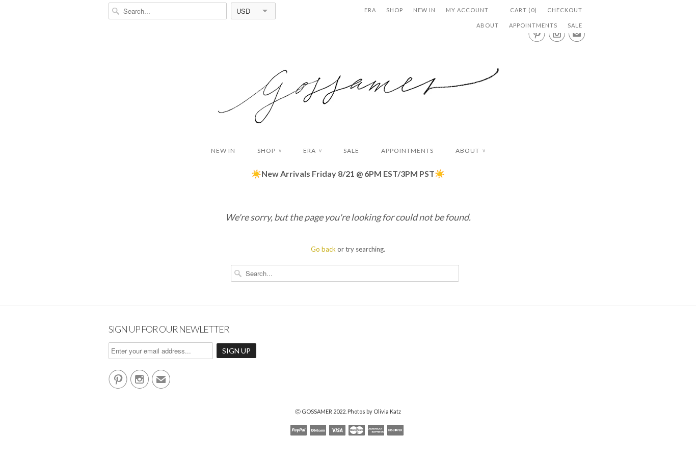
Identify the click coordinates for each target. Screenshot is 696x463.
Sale (575, 25)
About (487, 25)
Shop (394, 10)
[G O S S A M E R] (348, 86)
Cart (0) (523, 10)
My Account (467, 10)
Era (370, 10)
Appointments (533, 25)
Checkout (564, 10)
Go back (323, 249)
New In (424, 10)
